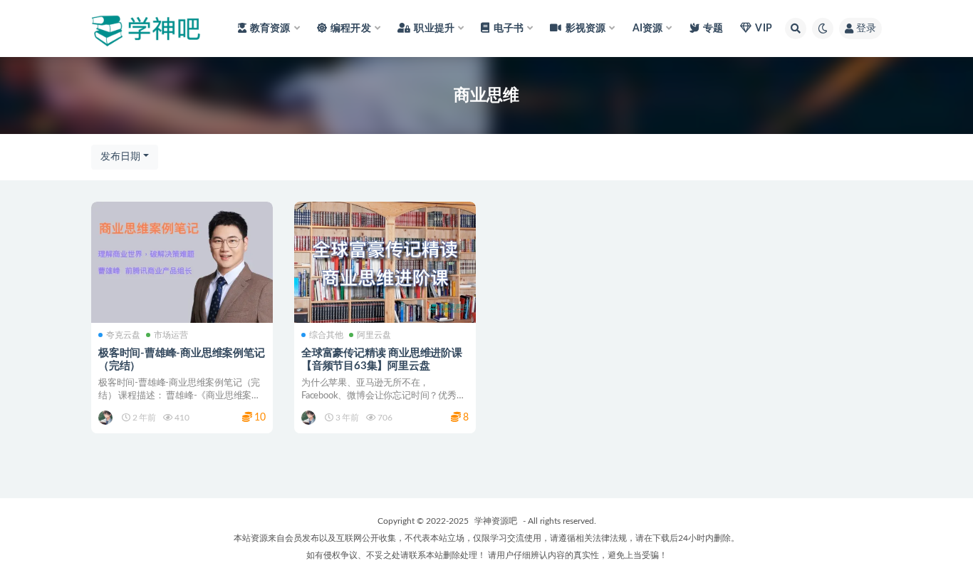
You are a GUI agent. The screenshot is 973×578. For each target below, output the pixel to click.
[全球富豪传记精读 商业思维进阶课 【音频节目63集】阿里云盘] (385, 262)
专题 (713, 28)
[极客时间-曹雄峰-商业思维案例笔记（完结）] (182, 262)
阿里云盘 (374, 335)
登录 (866, 28)
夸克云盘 (123, 335)
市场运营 (171, 335)
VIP (763, 28)
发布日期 (120, 157)
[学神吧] (106, 418)
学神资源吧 (495, 521)
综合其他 (326, 335)
